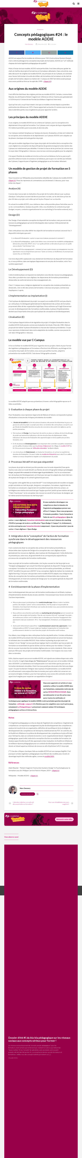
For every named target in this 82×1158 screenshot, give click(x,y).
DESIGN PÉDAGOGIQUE (57, 692)
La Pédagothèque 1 (25, 707)
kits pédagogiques (59, 517)
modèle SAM (49, 756)
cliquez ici (47, 81)
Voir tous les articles (27, 794)
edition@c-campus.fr (25, 704)
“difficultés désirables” (40, 448)
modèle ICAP (65, 446)
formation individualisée (36, 520)
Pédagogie (40, 29)
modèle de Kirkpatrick (49, 454)
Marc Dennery (29, 44)
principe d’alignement (44, 446)
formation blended (33, 526)
